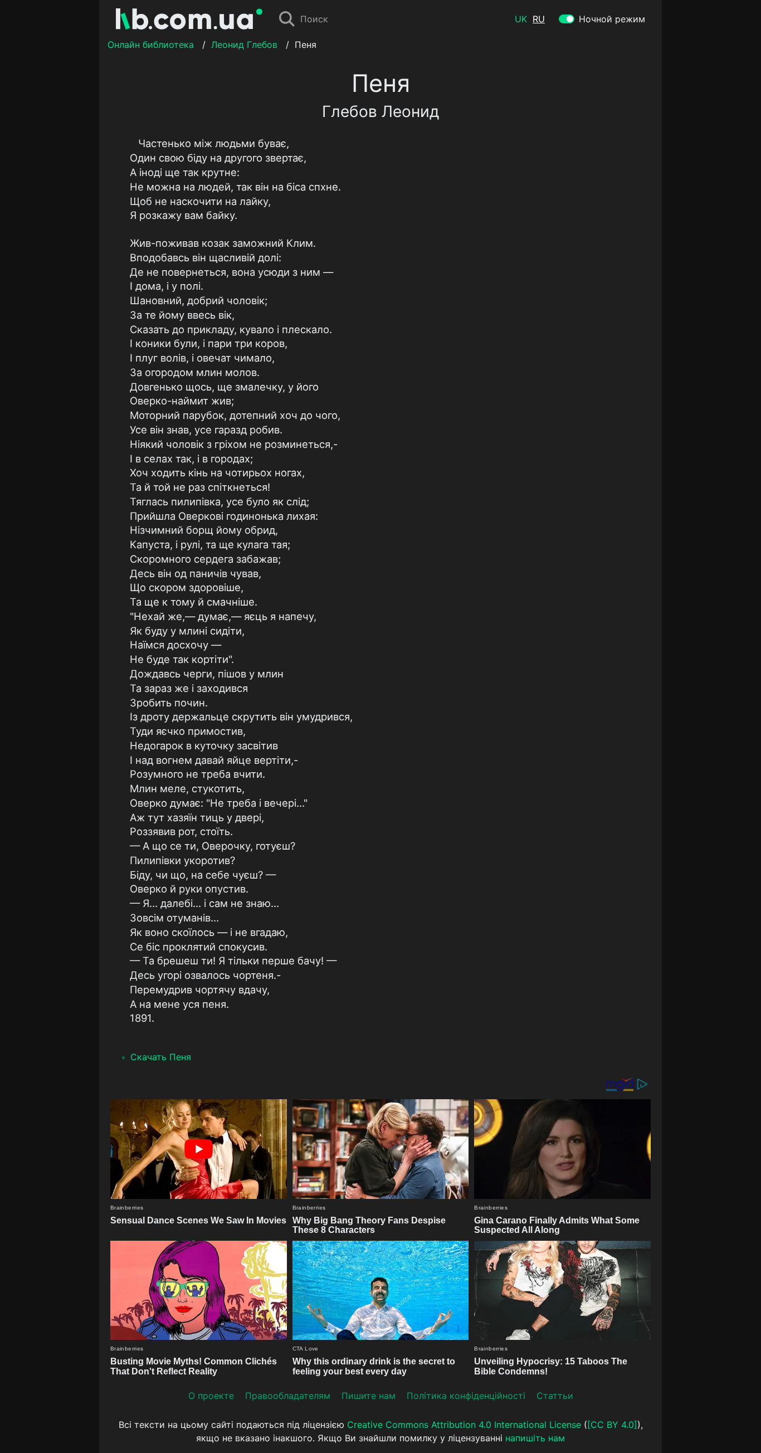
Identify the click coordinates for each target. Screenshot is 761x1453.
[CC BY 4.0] (612, 1424)
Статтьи (554, 1395)
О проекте (211, 1395)
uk (521, 19)
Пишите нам (369, 1395)
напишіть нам (535, 1438)
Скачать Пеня (160, 1056)
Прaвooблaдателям (287, 1395)
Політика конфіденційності (466, 1395)
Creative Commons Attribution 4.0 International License (464, 1424)
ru (539, 19)
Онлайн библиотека (151, 44)
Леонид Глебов (244, 44)
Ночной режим (612, 19)
